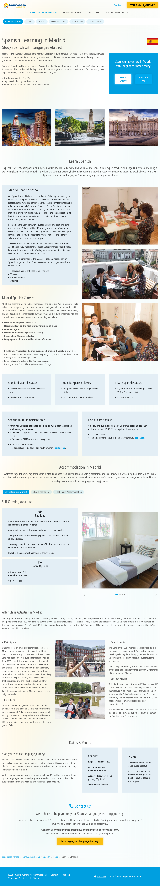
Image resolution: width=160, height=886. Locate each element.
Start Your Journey (142, 5)
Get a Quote (123, 79)
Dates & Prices (95, 21)
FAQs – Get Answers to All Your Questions (27, 874)
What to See (77, 21)
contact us (60, 447)
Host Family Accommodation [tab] (69, 492)
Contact (118, 5)
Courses (41, 21)
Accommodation (58, 21)
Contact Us (143, 79)
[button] (101, 876)
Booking (66, 874)
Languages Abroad (42, 12)
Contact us (82, 806)
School (29, 21)
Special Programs (117, 12)
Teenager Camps (71, 12)
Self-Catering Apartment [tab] (16, 492)
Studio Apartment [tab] (41, 492)
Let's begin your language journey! (80, 841)
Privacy (35, 878)
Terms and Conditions (18, 878)
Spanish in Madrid (13, 21)
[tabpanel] (120, 549)
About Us (93, 12)
